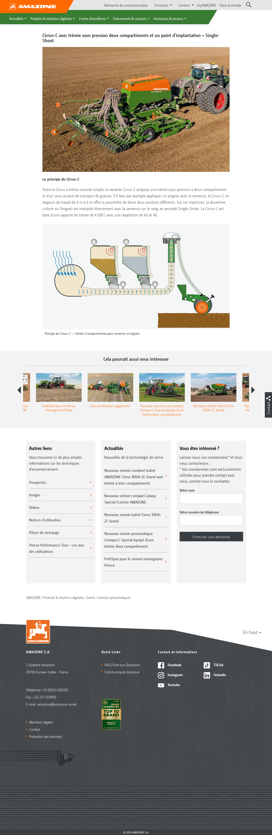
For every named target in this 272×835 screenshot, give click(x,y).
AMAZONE (33, 597)
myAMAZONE (206, 5)
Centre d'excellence (92, 18)
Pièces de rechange (44, 532)
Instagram (175, 674)
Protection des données (45, 736)
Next (253, 390)
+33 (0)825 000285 (54, 689)
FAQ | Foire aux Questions (122, 664)
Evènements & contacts (130, 18)
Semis (91, 597)
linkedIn (219, 674)
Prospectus (37, 482)
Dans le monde (230, 5)
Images (34, 495)
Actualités (16, 18)
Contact (34, 729)
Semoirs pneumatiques (114, 597)
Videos (34, 507)
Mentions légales (41, 722)
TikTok (218, 664)
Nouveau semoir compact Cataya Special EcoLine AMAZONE (130, 499)
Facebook (174, 664)
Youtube (173, 684)
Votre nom (187, 490)
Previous (19, 390)
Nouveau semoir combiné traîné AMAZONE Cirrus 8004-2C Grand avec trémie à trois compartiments (133, 476)
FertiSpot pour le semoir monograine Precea (133, 562)
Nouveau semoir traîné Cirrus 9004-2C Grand (132, 517)
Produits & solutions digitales (51, 18)
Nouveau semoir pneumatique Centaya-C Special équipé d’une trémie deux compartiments (129, 539)
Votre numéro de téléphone (199, 512)
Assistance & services (168, 18)
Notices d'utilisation (45, 520)
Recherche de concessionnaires (126, 5)
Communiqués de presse (122, 672)
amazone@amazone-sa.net (57, 704)
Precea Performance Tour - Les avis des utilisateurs (56, 548)
